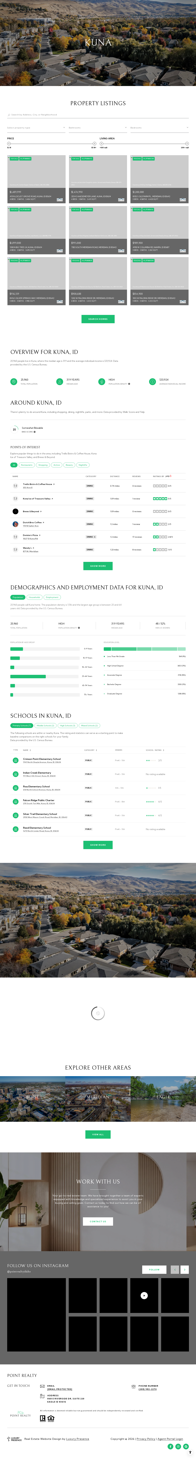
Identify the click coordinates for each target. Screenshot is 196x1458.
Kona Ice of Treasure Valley (37, 498)
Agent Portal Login (170, 1439)
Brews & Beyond (31, 511)
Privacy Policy (146, 1439)
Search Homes (98, 319)
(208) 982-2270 (148, 1389)
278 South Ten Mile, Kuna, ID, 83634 (39, 803)
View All (98, 1134)
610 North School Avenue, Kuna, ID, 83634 (41, 790)
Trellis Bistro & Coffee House (37, 484)
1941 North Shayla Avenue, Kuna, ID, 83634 (42, 762)
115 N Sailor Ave (31, 526)
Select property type (18, 127)
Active (58, 465)
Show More (98, 845)
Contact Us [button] (98, 1221)
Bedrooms (136, 127)
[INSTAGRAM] (178, 1446)
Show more (98, 566)
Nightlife (84, 465)
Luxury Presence (77, 1439)
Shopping (44, 465)
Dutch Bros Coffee (32, 522)
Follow (154, 1269)
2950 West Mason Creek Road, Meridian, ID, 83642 (45, 817)
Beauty (70, 465)
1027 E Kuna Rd (30, 538)
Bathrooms (75, 127)
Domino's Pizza (30, 535)
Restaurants (28, 465)
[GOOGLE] (186, 1446)
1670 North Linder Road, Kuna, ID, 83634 (41, 831)
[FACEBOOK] (170, 1446)
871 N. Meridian (30, 551)
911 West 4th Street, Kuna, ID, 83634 (39, 776)
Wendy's (27, 548)
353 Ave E (27, 487)
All (15, 465)
